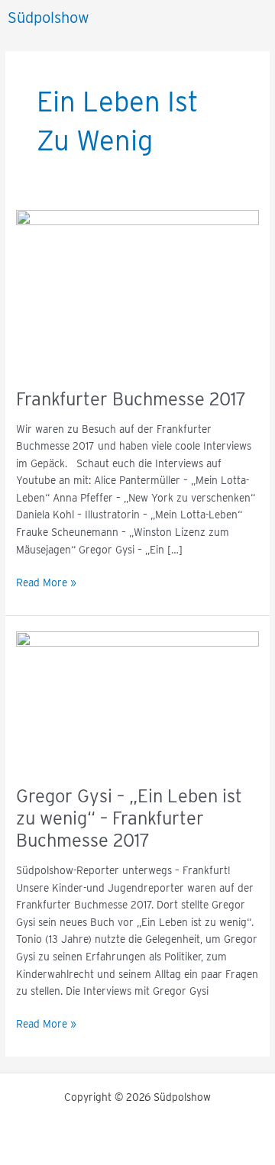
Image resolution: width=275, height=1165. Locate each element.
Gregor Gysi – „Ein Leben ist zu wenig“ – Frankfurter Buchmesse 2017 (129, 818)
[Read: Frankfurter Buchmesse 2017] (137, 290)
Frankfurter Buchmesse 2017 (131, 399)
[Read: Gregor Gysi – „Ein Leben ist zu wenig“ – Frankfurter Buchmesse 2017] (137, 699)
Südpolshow (48, 17)
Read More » (46, 581)
